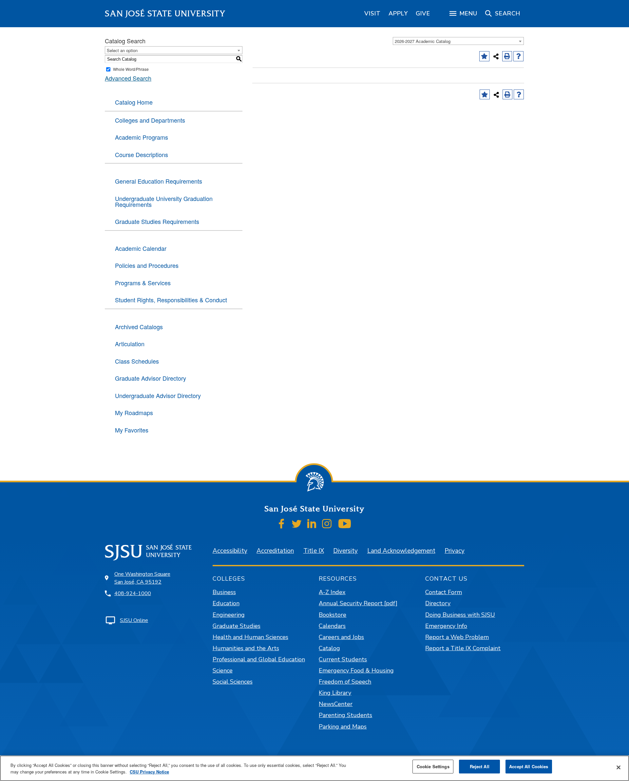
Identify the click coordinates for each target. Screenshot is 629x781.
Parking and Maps (343, 727)
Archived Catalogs (139, 326)
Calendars (332, 626)
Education (226, 603)
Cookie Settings (433, 766)
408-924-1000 (132, 593)
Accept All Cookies (528, 766)
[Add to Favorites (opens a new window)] (484, 56)
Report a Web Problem (457, 637)
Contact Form (443, 592)
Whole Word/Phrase (131, 69)
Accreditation (275, 551)
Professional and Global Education (259, 659)
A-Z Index (332, 592)
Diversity (345, 551)
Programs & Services (143, 282)
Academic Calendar (140, 248)
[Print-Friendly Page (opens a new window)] (507, 56)
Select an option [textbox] (122, 50)
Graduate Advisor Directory (150, 378)
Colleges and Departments (150, 120)
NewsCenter (336, 704)
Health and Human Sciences (250, 637)
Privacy (455, 551)
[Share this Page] (496, 56)
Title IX (313, 551)
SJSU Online (134, 620)
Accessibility (230, 551)
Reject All (479, 766)
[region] (372, 13)
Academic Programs (141, 137)
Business (224, 592)
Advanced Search (128, 78)
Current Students (343, 659)
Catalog (329, 648)
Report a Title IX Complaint (463, 648)
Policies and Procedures (147, 265)
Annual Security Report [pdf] (358, 603)
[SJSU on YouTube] (344, 523)
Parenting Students (345, 715)
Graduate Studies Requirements (157, 221)
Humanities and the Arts (246, 648)
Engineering (229, 615)
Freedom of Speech (345, 682)
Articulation (129, 343)
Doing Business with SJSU (460, 615)
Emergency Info (446, 626)
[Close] (618, 767)
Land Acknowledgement (401, 551)
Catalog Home (134, 102)
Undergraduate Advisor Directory (158, 395)
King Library (335, 693)
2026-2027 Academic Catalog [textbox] (422, 41)
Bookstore (332, 615)
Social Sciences (233, 682)
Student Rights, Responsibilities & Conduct (171, 299)
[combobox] (458, 41)
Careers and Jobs (341, 637)
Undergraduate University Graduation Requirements (164, 201)
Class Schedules (137, 361)
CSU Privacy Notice (149, 772)
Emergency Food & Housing (356, 670)
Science (223, 670)
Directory (437, 603)
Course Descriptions (141, 154)
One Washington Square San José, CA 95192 (142, 578)
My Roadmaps (134, 412)
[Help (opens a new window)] (518, 56)
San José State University (165, 14)
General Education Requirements (158, 181)
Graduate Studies (236, 626)
